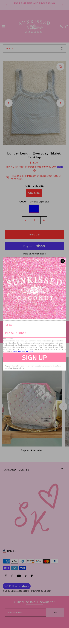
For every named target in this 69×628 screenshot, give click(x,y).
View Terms (18, 351)
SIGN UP (34, 357)
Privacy (29, 351)
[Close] (63, 261)
